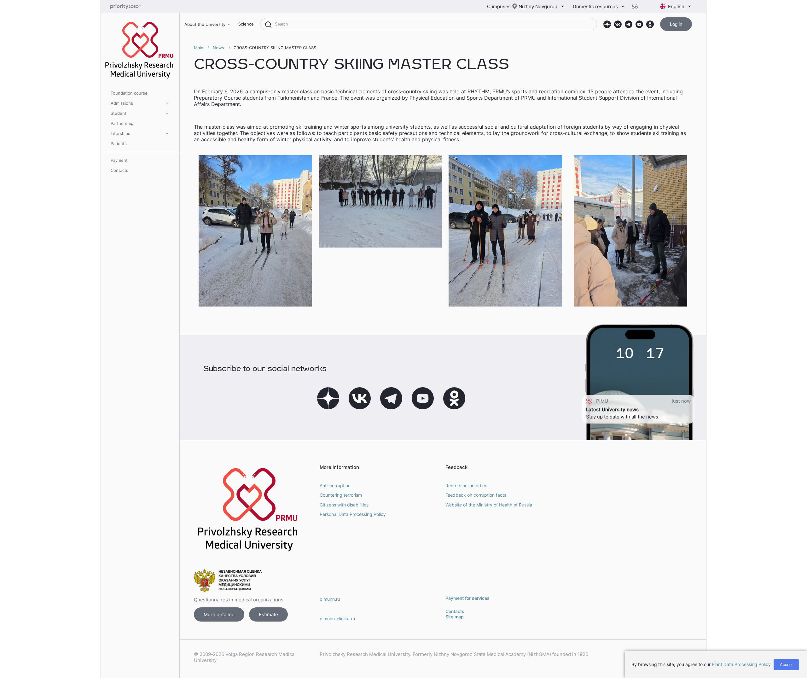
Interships (120, 133)
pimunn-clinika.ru (337, 618)
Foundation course (129, 93)
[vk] (618, 24)
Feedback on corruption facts (475, 495)
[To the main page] (135, 6)
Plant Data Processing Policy (741, 664)
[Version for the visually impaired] (637, 6)
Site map (454, 616)
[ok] (650, 24)
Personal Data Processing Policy (353, 514)
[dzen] (607, 24)
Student (118, 113)
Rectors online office (466, 485)
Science (246, 23)
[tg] (628, 24)
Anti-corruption (335, 485)
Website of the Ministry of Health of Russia (488, 504)
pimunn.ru (330, 599)
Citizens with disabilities (344, 504)
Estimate (268, 614)
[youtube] (639, 24)
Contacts (119, 170)
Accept (786, 664)
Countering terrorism (341, 495)
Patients (119, 143)
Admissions (122, 103)
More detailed (219, 614)
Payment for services (467, 598)
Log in (676, 24)
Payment (119, 160)
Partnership (122, 123)
